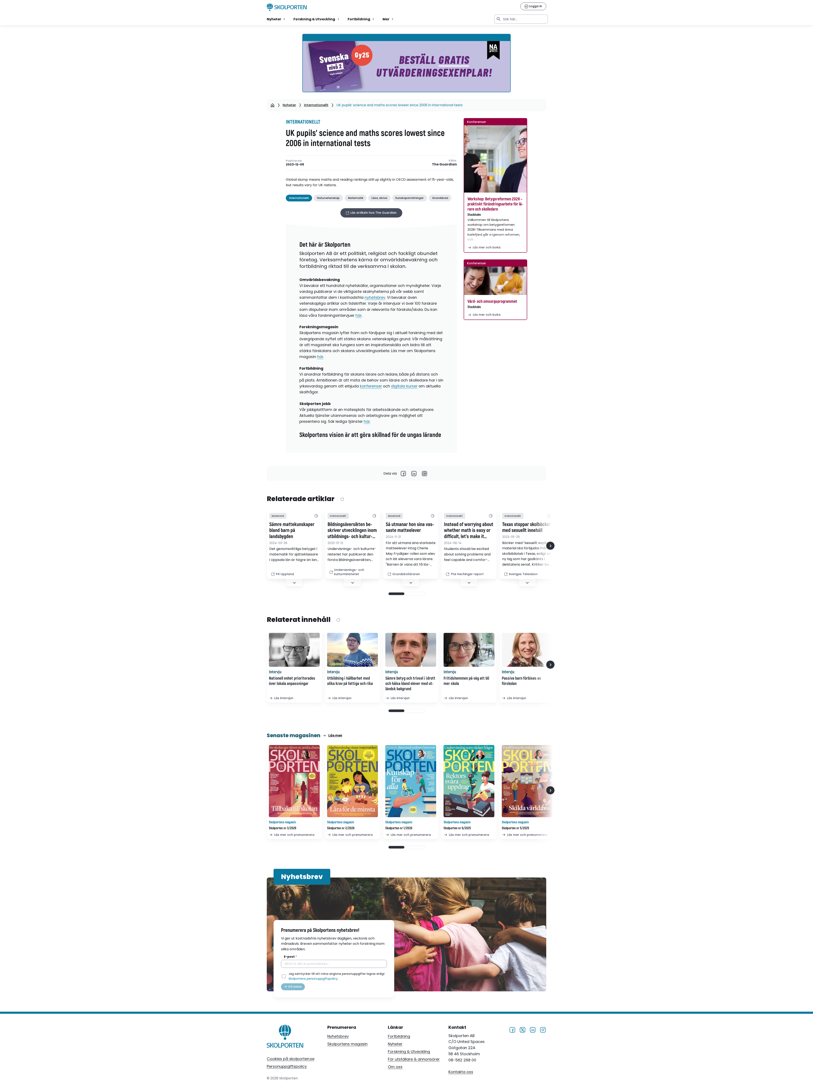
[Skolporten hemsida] (286, 7)
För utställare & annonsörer (414, 1059)
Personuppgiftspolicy (287, 1066)
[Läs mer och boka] (495, 159)
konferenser (371, 386)
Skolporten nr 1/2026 (398, 828)
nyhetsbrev (375, 297)
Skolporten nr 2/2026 (340, 828)
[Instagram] (542, 1029)
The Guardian (444, 164)
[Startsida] (272, 105)
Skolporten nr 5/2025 (515, 828)
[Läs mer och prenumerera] (294, 781)
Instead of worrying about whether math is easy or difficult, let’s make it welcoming (468, 531)
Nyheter (289, 105)
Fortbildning (399, 1036)
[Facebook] (403, 473)
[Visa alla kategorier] (315, 515)
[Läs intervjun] (294, 650)
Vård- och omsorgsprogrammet (492, 301)
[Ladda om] (342, 499)
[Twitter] (522, 1029)
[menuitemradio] (276, 19)
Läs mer (335, 735)
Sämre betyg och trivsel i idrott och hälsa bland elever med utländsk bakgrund (410, 684)
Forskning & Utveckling (409, 1051)
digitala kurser (404, 386)
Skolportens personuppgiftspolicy (313, 979)
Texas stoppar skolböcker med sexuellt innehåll (526, 528)
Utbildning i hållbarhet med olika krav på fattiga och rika (350, 681)
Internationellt (316, 105)
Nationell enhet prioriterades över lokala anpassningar (292, 681)
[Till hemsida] (285, 1037)
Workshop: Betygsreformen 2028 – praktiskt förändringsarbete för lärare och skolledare (495, 204)
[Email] (424, 473)
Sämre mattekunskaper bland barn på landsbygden (291, 531)
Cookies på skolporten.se (290, 1058)
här (358, 315)
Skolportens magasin (347, 1044)
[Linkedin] (414, 473)
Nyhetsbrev (338, 1036)
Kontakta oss (460, 1071)
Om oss (395, 1066)
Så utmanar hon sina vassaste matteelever (410, 528)
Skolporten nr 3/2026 (282, 828)
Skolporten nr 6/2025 (457, 828)
